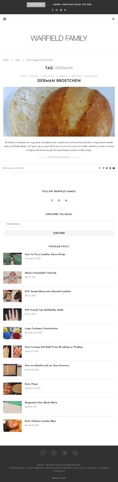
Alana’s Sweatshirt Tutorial (40, 273)
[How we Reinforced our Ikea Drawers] (12, 370)
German (63, 76)
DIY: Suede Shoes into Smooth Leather (48, 291)
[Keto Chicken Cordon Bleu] (12, 426)
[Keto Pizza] (12, 388)
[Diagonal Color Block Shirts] (12, 407)
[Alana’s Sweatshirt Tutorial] (12, 277)
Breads (34, 76)
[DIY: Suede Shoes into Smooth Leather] (12, 296)
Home (6, 60)
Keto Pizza (31, 384)
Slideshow (91, 76)
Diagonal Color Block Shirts (41, 402)
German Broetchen (59, 81)
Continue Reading (59, 157)
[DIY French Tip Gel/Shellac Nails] (12, 314)
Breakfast (48, 76)
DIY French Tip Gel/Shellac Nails (44, 310)
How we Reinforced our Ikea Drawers (47, 365)
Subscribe (59, 233)
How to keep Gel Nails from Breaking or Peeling (53, 347)
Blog (23, 76)
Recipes (76, 76)
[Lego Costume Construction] (12, 333)
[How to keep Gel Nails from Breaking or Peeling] (12, 351)
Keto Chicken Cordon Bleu (40, 421)
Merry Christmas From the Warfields (76, 5)
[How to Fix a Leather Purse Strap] (12, 259)
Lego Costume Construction (41, 328)
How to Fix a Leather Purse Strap (45, 254)
